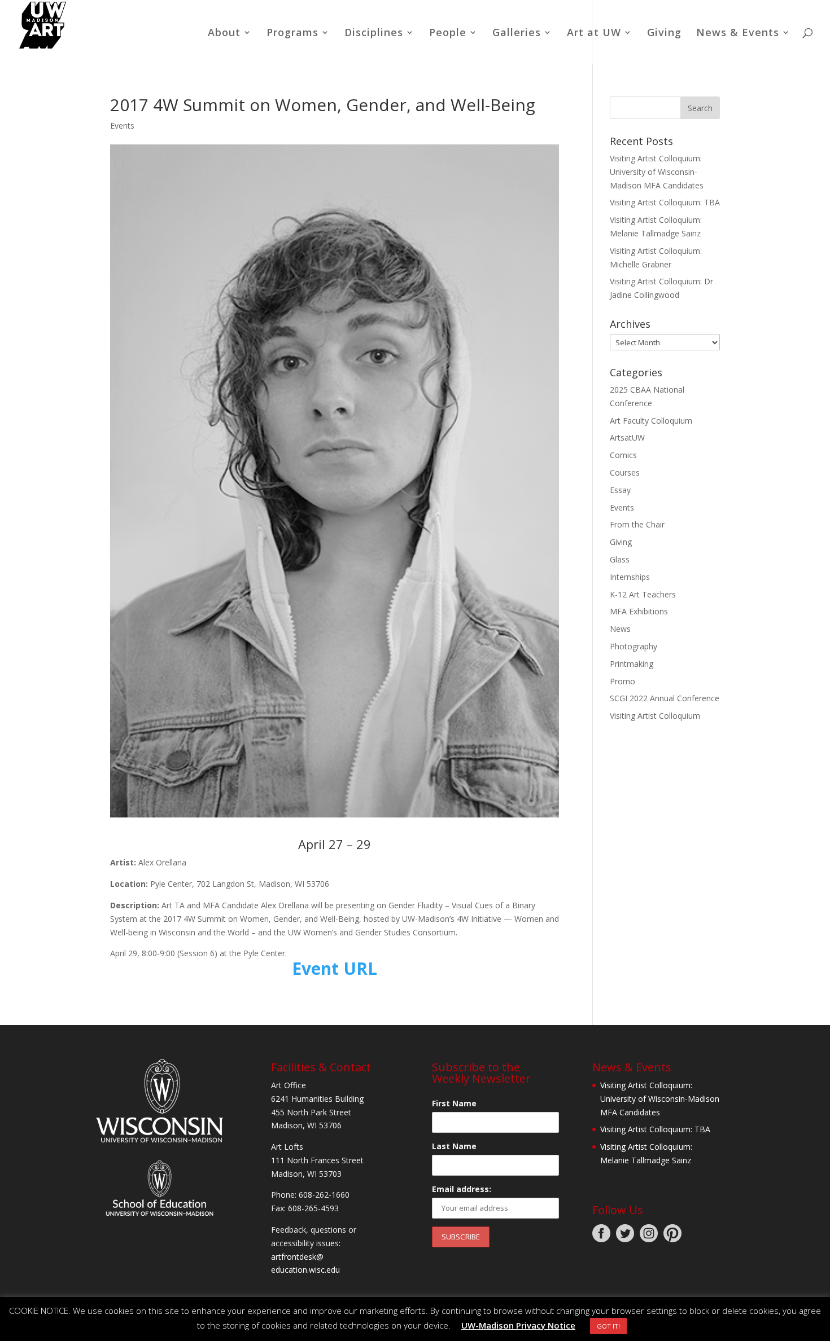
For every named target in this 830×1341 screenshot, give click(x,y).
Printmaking (631, 663)
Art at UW (594, 33)
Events (122, 125)
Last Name (454, 1146)
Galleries (516, 33)
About (224, 33)
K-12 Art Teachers (643, 594)
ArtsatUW (627, 437)
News (620, 628)
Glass (620, 559)
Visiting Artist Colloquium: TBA (665, 202)
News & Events (737, 33)
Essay (620, 490)
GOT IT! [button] (608, 1326)
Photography (633, 646)
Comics (623, 455)
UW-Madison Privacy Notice (518, 1325)
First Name (454, 1103)
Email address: (461, 1189)
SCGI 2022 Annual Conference (664, 698)
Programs (292, 33)
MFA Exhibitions (639, 611)
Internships (630, 576)
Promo (622, 681)
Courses (625, 472)
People (447, 33)
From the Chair (637, 524)
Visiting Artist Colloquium (655, 715)
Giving (664, 33)
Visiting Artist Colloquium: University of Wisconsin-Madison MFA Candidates (657, 172)
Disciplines (373, 33)
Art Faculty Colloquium (651, 420)
